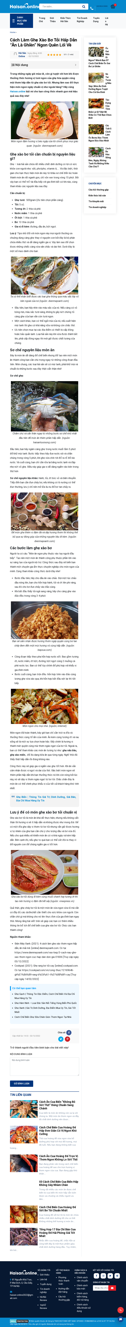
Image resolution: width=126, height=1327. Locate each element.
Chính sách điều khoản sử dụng (84, 1307)
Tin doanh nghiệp (82, 20)
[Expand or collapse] (76, 65)
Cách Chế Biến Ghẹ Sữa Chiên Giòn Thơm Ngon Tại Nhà (43, 1017)
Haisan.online (25, 7)
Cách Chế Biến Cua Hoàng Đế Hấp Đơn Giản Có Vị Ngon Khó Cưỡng (58, 1131)
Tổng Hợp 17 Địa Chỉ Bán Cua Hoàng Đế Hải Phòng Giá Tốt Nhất (57, 1233)
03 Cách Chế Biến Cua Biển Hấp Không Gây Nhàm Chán (58, 1183)
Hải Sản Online (22, 55)
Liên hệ (106, 21)
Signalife (23, 1272)
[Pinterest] (67, 1039)
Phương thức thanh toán (63, 1280)
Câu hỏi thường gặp (98, 189)
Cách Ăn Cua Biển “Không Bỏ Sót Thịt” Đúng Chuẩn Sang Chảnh (57, 1105)
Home (12, 32)
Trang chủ (42, 20)
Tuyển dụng (96, 20)
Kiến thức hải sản (65, 20)
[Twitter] (60, 1039)
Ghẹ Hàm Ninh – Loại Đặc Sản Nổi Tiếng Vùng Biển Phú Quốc (46, 1003)
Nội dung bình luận (21, 1054)
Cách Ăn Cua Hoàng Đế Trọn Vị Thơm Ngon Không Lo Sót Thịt (58, 1157)
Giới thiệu (53, 20)
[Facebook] (68, 1032)
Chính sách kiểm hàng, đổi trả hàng (83, 1296)
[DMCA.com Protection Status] (19, 1321)
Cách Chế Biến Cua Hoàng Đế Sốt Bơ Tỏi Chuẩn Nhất (57, 1209)
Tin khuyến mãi (96, 201)
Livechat (121, 1319)
